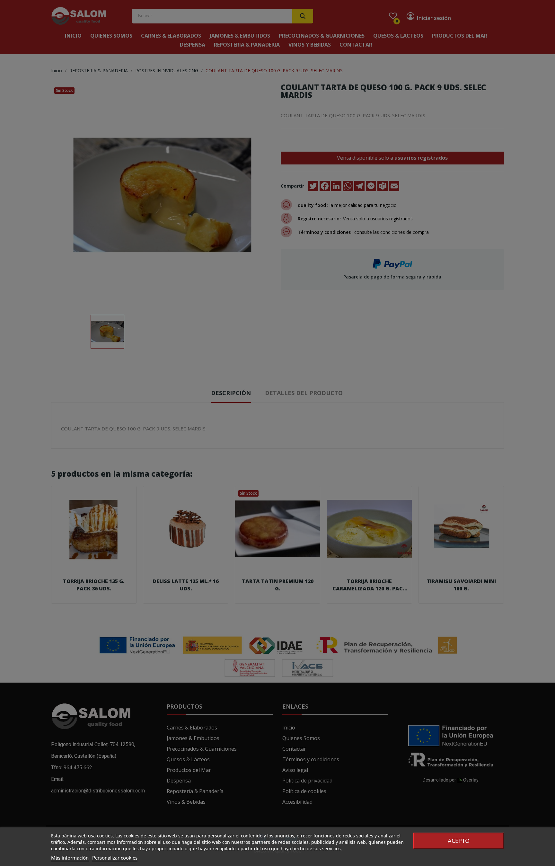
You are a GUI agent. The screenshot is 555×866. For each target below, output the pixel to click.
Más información (70, 857)
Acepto (459, 840)
